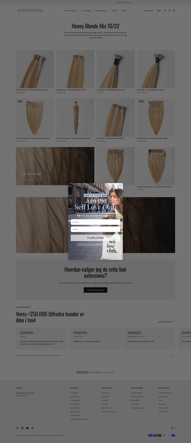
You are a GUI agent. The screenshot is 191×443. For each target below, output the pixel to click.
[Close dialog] (120, 186)
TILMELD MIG (95, 237)
